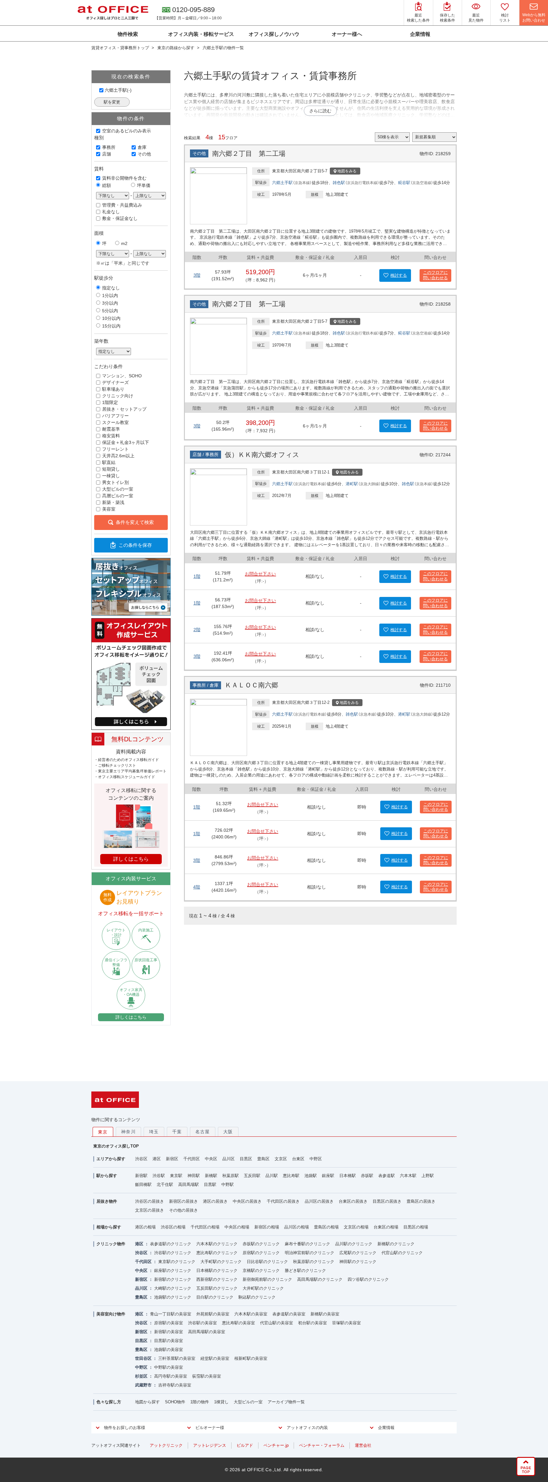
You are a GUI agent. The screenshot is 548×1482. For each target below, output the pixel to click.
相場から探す (108, 1227)
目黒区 (246, 1158)
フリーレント (115, 449)
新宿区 (172, 1158)
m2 (124, 243)
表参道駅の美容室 (288, 1314)
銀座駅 (328, 1175)
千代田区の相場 (205, 1227)
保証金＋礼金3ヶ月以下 (125, 442)
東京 (103, 1132)
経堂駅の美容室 (214, 1358)
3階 (196, 275)
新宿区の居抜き (183, 1201)
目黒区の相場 (415, 1227)
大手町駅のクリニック (221, 1261)
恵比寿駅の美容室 (238, 1322)
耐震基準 (111, 429)
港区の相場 (145, 1227)
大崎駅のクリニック (172, 1288)
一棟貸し (111, 475)
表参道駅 (386, 1175)
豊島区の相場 (326, 1227)
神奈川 (128, 1131)
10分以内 (111, 318)
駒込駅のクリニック (257, 1297)
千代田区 (191, 1158)
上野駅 (427, 1175)
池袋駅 (310, 1175)
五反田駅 (252, 1175)
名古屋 (202, 1131)
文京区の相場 (356, 1227)
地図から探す (147, 1401)
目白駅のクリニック (214, 1297)
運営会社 (363, 1445)
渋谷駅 (159, 1175)
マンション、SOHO (122, 375)
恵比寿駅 (291, 1175)
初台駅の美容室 (312, 1322)
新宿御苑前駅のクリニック (267, 1279)
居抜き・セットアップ (124, 409)
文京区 (281, 1158)
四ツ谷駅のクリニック (368, 1279)
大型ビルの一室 (117, 489)
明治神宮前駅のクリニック (309, 1252)
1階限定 (110, 402)
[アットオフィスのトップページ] (112, 13)
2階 (196, 629)
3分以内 (110, 303)
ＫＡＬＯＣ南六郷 (251, 685)
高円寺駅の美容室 (170, 1376)
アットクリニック (166, 1445)
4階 (196, 887)
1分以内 (110, 295)
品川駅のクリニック (353, 1243)
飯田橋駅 (143, 1184)
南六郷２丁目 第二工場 (248, 153)
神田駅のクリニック (357, 1261)
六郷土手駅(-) (118, 90)
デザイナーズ (115, 382)
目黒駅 (210, 1184)
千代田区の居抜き (283, 1201)
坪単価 (143, 185)
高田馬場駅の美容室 (206, 1331)
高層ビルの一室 (117, 495)
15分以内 (111, 325)
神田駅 (193, 1175)
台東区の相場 (386, 1227)
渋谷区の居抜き (149, 1201)
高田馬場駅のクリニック (319, 1279)
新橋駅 (211, 1175)
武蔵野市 (143, 1385)
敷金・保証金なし (120, 218)
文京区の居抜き (149, 1210)
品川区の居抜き (319, 1201)
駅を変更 (112, 102)
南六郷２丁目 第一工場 (248, 304)
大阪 (228, 1131)
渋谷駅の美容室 (202, 1322)
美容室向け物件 (110, 1314)
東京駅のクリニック (176, 1261)
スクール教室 (115, 422)
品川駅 (271, 1175)
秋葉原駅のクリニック (313, 1261)
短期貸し (111, 469)
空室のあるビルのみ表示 (126, 130)
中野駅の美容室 (168, 1367)
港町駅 (352, 483)
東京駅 (176, 1175)
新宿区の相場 (266, 1227)
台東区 (298, 1158)
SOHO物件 (175, 1401)
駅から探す (106, 1175)
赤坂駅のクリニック (261, 1243)
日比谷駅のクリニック (267, 1261)
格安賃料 (111, 435)
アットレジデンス (209, 1445)
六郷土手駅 (282, 182)
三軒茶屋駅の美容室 (176, 1358)
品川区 (228, 1158)
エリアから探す (110, 1158)
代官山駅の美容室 (276, 1322)
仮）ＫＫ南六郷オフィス (262, 454)
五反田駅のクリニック (217, 1288)
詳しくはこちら (131, 1017)
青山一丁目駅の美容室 (170, 1314)
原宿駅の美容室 (168, 1322)
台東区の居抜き (353, 1201)
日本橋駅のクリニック (217, 1270)
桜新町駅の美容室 (250, 1358)
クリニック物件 (110, 1243)
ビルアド (245, 1445)
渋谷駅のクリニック (172, 1252)
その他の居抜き (183, 1210)
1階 (196, 576)
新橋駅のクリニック (395, 1243)
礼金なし (111, 211)
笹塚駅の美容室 (346, 1322)
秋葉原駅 (230, 1175)
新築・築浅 (113, 502)
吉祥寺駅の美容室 (174, 1385)
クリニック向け (117, 395)
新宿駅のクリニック (172, 1279)
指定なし (111, 287)
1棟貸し (221, 1401)
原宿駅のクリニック (261, 1252)
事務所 (108, 147)
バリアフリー (115, 415)
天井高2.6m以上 (118, 455)
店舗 (106, 153)
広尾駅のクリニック (357, 1252)
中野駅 (227, 1184)
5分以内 (110, 310)
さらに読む (320, 110)
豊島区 (263, 1158)
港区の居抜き (215, 1201)
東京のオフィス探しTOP (116, 1146)
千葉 (177, 1131)
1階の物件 (199, 1401)
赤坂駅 (367, 1175)
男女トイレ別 (115, 482)
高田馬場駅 (188, 1184)
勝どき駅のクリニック (305, 1270)
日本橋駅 (347, 1175)
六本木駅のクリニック (217, 1243)
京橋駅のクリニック (261, 1270)
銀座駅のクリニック (172, 1270)
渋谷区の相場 (173, 1227)
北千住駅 (165, 1184)
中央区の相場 (237, 1227)
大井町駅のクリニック (263, 1288)
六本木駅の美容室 (250, 1314)
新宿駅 (141, 1175)
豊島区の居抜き (421, 1201)
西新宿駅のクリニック (217, 1279)
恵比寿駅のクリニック (217, 1252)
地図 (346, 171)
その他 (144, 153)
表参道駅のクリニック (170, 1243)
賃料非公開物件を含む (124, 178)
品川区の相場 (296, 1227)
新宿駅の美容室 (168, 1331)
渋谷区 (141, 1158)
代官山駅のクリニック (402, 1252)
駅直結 (108, 462)
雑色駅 (339, 182)
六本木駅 (408, 1175)
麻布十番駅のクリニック (307, 1243)
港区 (157, 1158)
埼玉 (154, 1131)
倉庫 (142, 147)
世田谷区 (143, 1358)
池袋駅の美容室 (168, 1349)
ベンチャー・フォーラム (321, 1445)
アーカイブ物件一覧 (286, 1401)
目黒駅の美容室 (168, 1340)
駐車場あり (113, 389)
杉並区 (141, 1376)
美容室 (108, 509)
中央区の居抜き (247, 1201)
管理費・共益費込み (122, 205)
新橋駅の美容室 (324, 1314)
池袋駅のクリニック (172, 1297)
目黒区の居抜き (387, 1201)
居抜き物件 (106, 1201)
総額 (106, 185)
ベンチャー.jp (276, 1445)
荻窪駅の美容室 (206, 1376)
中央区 (211, 1158)
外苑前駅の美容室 (212, 1314)
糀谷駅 (404, 182)
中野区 (316, 1158)
